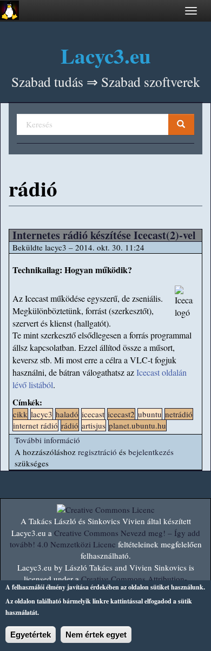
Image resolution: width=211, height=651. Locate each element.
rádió (69, 425)
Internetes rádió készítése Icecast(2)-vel (104, 235)
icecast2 (121, 414)
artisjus (94, 425)
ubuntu (150, 414)
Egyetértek (30, 634)
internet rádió (35, 425)
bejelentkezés (151, 451)
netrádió (179, 414)
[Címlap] (9, 10)
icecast (93, 414)
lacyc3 (41, 414)
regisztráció (97, 451)
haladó (67, 414)
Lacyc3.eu (106, 55)
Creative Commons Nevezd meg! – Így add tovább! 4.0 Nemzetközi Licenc (105, 538)
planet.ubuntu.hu (137, 425)
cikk (20, 414)
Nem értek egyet (96, 634)
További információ (47, 440)
